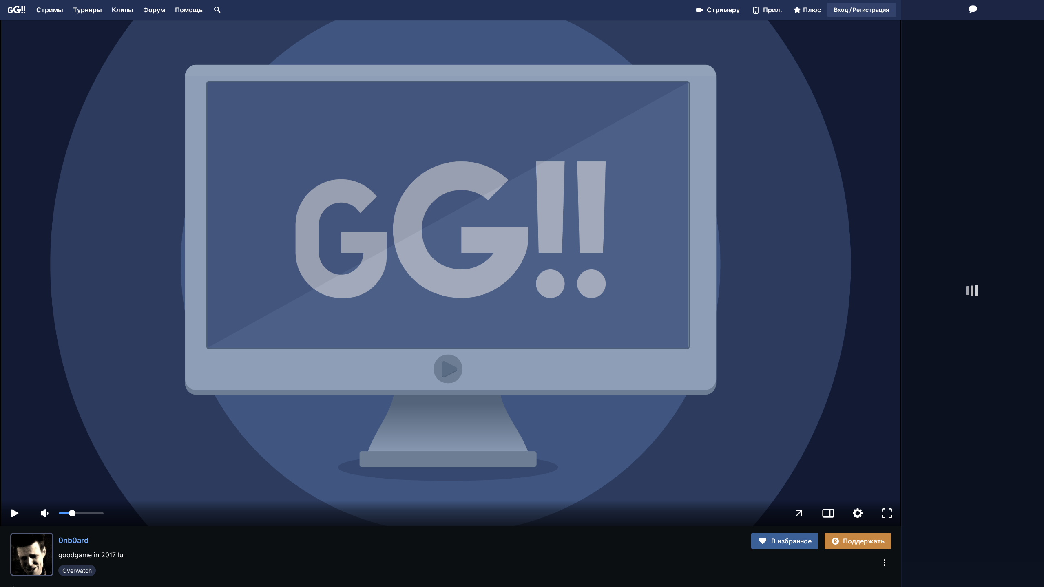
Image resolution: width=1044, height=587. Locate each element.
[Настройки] (857, 513)
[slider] (81, 513)
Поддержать (864, 541)
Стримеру (723, 10)
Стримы (49, 10)
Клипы (122, 10)
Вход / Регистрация (861, 9)
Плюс (812, 10)
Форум (154, 10)
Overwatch (77, 570)
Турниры (87, 10)
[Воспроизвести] (14, 513)
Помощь (189, 10)
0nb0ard (73, 540)
